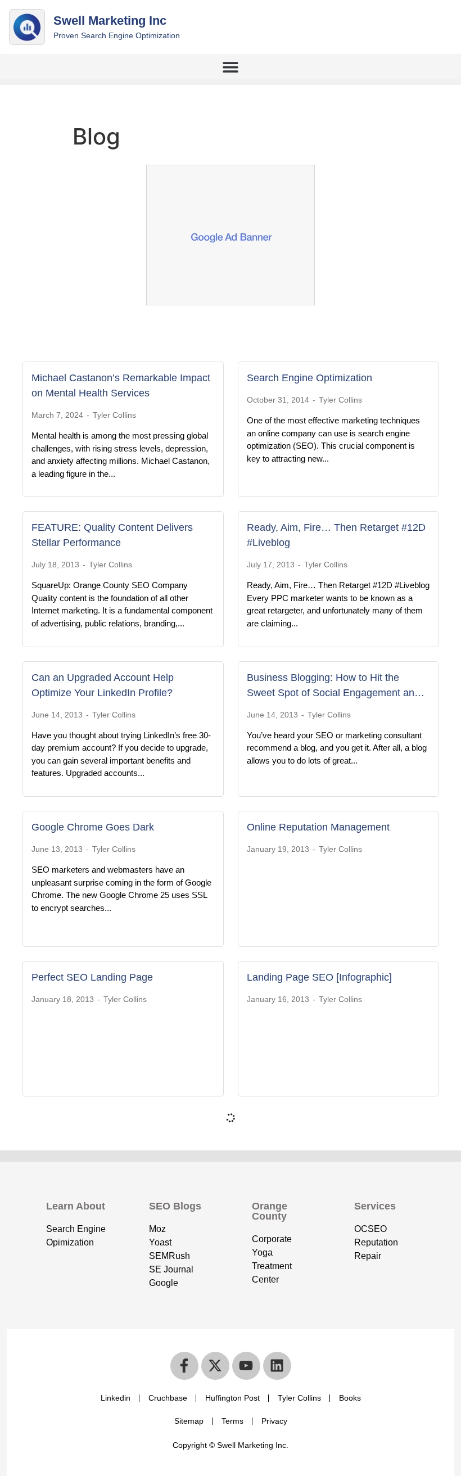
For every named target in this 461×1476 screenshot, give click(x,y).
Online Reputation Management (318, 827)
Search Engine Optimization (309, 377)
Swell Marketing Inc (109, 20)
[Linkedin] (277, 1366)
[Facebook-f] (184, 1366)
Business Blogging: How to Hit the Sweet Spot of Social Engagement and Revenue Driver (333, 693)
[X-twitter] (215, 1366)
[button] (230, 66)
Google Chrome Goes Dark (92, 827)
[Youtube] (246, 1366)
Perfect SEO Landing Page (92, 977)
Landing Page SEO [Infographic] (319, 977)
